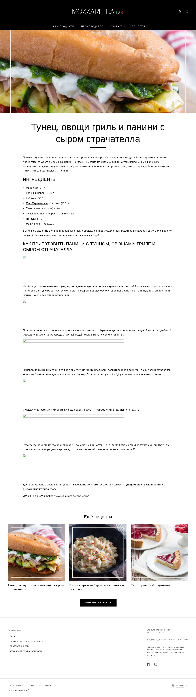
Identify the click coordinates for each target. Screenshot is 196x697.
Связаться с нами (18, 646)
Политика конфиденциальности (27, 641)
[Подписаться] (187, 639)
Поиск (11, 636)
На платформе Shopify (19, 690)
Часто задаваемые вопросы (25, 651)
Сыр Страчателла (37, 203)
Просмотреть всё (98, 602)
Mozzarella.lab (23, 685)
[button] (11, 11)
